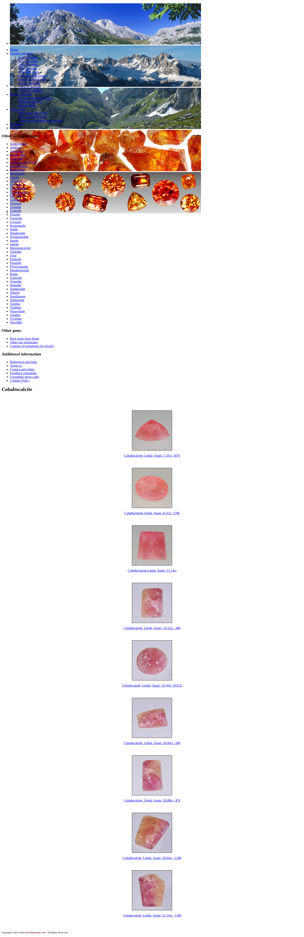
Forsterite (16, 218)
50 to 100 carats (28, 72)
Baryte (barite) (19, 166)
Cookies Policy (20, 380)
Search (14, 128)
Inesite (14, 240)
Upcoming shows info (24, 377)
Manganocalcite (20, 248)
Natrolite (15, 251)
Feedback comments (23, 373)
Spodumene (17, 296)
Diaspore (16, 203)
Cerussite (16, 184)
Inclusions (16, 124)
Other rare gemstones (32, 116)
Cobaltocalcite (19, 192)
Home (14, 49)
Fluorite (15, 214)
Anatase (15, 147)
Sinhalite (15, 285)
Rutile (14, 274)
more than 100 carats (31, 76)
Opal (13, 255)
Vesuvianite (17, 311)
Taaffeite (15, 307)
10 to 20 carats (27, 61)
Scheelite (16, 281)
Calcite (14, 177)
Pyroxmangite (19, 266)
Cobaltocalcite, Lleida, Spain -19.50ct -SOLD (152, 685)
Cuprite (15, 199)
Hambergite (17, 233)
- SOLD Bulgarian (30, 90)
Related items (27, 105)
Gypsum (15, 222)
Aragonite (16, 158)
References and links (23, 362)
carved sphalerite (29, 83)
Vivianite (16, 318)
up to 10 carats (27, 57)
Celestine (16, 181)
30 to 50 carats (27, 68)
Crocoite (15, 196)
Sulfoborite (17, 300)
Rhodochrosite (19, 270)
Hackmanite (18, 225)
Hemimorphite (19, 237)
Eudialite (16, 211)
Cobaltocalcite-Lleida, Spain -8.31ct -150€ (152, 513)
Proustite (15, 263)
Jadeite (14, 244)
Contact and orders (22, 369)
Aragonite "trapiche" (23, 162)
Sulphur (15, 304)
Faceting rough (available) (35, 98)
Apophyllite (17, 155)
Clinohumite (18, 188)
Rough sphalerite (21, 94)
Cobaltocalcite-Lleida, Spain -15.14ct (152, 570)
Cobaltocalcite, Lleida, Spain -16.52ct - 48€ (152, 628)
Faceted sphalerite (21, 53)
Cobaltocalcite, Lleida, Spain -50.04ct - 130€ (152, 858)
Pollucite (15, 259)
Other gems (17, 109)
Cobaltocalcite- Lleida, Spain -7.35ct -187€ (152, 455)
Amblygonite (18, 144)
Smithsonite (17, 289)
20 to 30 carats (27, 64)
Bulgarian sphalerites (31, 79)
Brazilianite (17, 173)
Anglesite (16, 151)
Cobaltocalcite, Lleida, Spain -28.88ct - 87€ (152, 800)
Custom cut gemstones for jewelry (40, 120)
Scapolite (16, 278)
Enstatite (15, 207)
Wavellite (16, 322)
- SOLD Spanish (29, 87)
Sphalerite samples (30, 102)
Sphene (15, 292)
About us (16, 365)
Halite (14, 229)
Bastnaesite (17, 170)
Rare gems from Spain (32, 113)
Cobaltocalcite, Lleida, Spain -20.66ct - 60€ (152, 743)
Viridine (15, 315)
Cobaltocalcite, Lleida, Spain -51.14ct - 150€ (152, 915)
